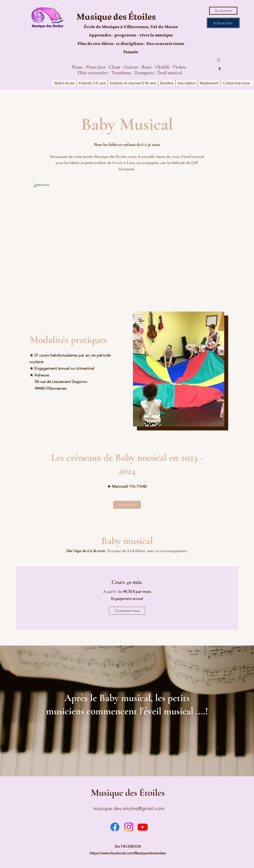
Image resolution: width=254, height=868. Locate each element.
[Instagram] (129, 827)
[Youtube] (143, 827)
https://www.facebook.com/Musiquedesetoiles (128, 853)
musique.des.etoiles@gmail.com (129, 808)
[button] (64, 83)
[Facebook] (220, 69)
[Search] (219, 60)
